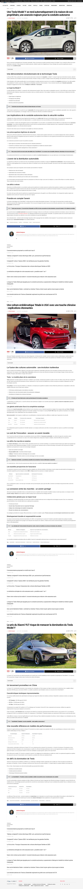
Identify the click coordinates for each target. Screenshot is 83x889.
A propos (2, 1)
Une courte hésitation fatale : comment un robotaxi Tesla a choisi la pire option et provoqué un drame (35, 289)
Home (8, 8)
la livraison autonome (23, 213)
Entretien (46, 5)
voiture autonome (36, 222)
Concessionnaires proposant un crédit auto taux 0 (21, 250)
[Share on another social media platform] (74, 58)
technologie (25, 222)
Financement (54, 5)
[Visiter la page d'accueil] (9, 2)
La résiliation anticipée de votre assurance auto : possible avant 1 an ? (26, 271)
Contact (53, 1)
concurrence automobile (14, 800)
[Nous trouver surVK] (67, 884)
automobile (12, 542)
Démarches (69, 5)
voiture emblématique (45, 542)
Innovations (62, 5)
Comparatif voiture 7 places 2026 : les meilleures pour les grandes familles (28, 261)
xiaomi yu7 (48, 800)
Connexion (80, 1)
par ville (35, 5)
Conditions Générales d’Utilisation (17, 1)
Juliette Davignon (11, 18)
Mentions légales (7, 1)
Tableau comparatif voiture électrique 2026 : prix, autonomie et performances (29, 256)
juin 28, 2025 (19, 311)
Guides (29, 5)
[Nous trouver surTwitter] (62, 884)
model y (20, 222)
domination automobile (25, 800)
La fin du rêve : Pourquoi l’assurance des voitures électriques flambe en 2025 (28, 266)
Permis (41, 5)
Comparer (12, 5)
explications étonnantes (20, 542)
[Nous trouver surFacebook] (60, 884)
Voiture (24, 5)
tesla (30, 222)
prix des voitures (34, 800)
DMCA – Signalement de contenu (46, 1)
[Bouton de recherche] (68, 1)
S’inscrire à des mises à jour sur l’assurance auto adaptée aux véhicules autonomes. (25, 128)
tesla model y (42, 800)
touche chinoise (36, 542)
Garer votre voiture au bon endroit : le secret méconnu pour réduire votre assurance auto (31, 276)
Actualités (5, 5)
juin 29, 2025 (19, 18)
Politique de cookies (26, 1)
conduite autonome (13, 222)
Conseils (19, 5)
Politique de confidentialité (35, 1)
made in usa (29, 542)
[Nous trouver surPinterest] (64, 884)
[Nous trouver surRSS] (69, 884)
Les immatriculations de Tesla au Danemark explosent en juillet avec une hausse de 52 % (32, 294)
